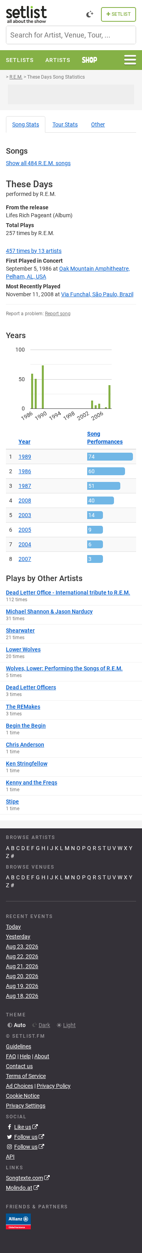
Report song (58, 313)
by (34, 251)
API (10, 1156)
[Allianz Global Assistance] (18, 1220)
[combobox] (71, 35)
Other (98, 124)
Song (25, 124)
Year (24, 441)
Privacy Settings (25, 1105)
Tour (65, 124)
